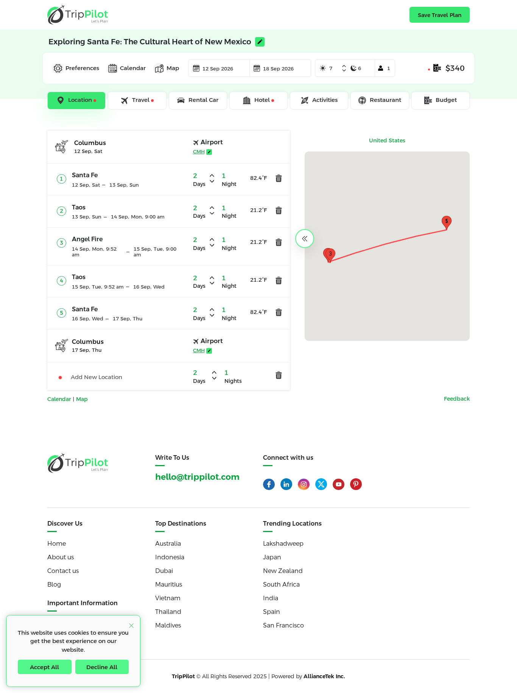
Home (56, 543)
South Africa (281, 584)
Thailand (168, 611)
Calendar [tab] (133, 68)
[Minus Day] (344, 70)
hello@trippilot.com (197, 477)
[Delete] (279, 178)
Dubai (164, 570)
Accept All (44, 667)
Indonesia (169, 557)
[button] (330, 255)
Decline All (101, 667)
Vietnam (168, 598)
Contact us (63, 570)
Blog (54, 584)
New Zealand (283, 570)
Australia (168, 543)
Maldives (168, 625)
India (270, 598)
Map (82, 399)
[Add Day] (344, 66)
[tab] (77, 101)
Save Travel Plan (439, 15)
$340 (455, 68)
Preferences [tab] (82, 68)
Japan (272, 557)
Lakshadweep (283, 543)
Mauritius (168, 584)
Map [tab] (173, 68)
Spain (271, 611)
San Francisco (283, 625)
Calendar (60, 399)
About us (60, 557)
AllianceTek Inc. (324, 676)
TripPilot (183, 676)
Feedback (457, 399)
